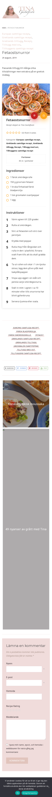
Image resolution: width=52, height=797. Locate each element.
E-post (9, 677)
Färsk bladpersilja (26, 331)
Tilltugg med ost (11, 44)
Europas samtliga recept (16, 33)
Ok (18, 793)
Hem (4, 28)
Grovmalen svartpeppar (26, 346)
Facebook (23, 368)
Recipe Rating (13, 706)
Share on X (10, 368)
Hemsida (10, 690)
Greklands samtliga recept (17, 37)
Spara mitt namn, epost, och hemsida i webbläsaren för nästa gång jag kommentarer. (24, 748)
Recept (28, 41)
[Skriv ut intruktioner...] (43, 115)
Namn (9, 663)
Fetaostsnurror (16, 52)
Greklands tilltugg (12, 41)
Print (45, 368)
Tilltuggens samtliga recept (17, 48)
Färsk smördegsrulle (20, 335)
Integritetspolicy (30, 793)
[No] (48, 787)
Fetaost (39, 335)
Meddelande (12, 716)
